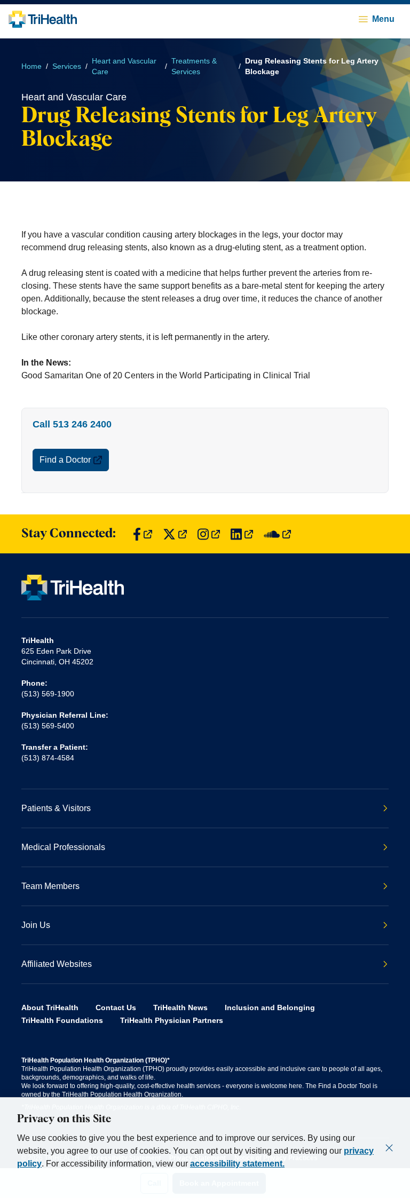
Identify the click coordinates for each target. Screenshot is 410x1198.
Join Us (35, 925)
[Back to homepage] (43, 19)
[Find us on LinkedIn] (241, 534)
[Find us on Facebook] (142, 534)
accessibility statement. (237, 1163)
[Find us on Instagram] (208, 534)
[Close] (389, 1148)
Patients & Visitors (56, 808)
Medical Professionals (63, 847)
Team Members (50, 886)
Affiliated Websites (56, 964)
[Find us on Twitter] (175, 534)
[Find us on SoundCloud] (277, 534)
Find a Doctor (65, 459)
